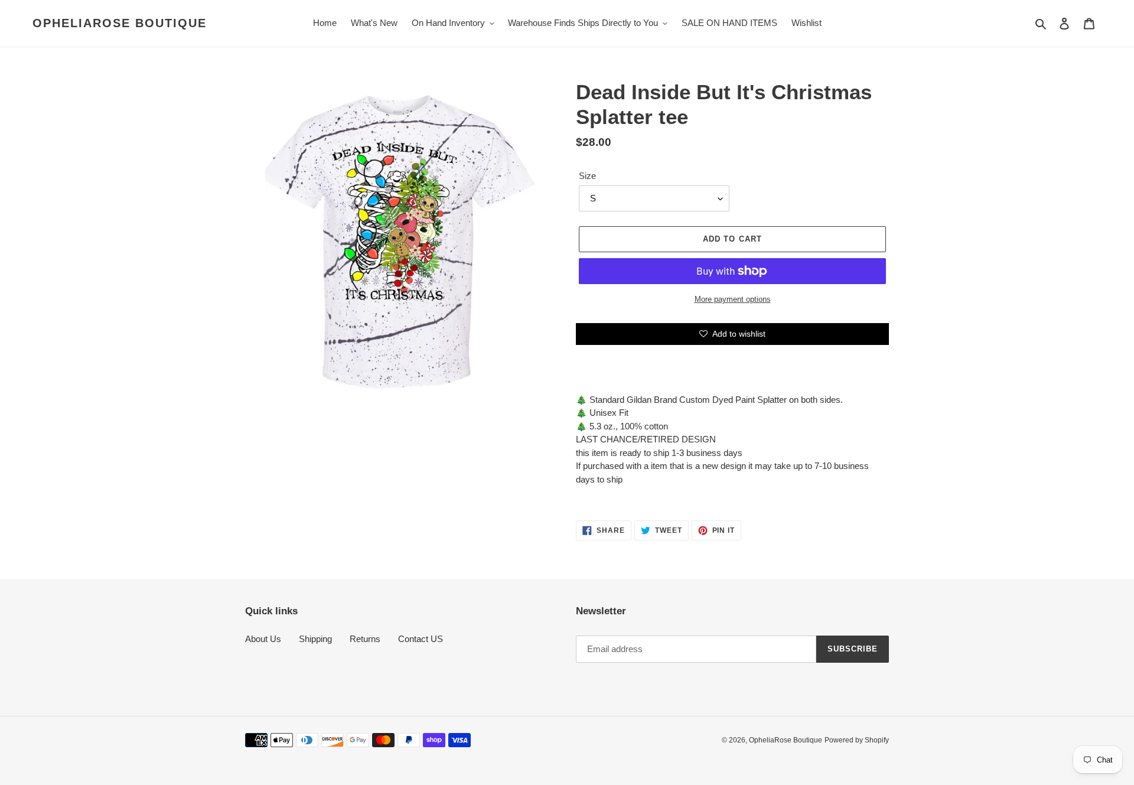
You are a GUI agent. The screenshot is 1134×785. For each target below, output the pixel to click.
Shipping (315, 639)
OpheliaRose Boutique (119, 23)
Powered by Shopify (857, 740)
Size (587, 176)
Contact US (420, 639)
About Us (263, 639)
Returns (365, 639)
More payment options (733, 299)
